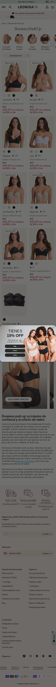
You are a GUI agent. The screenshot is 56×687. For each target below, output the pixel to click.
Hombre (15, 350)
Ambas (15, 355)
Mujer (15, 346)
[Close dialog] (53, 327)
